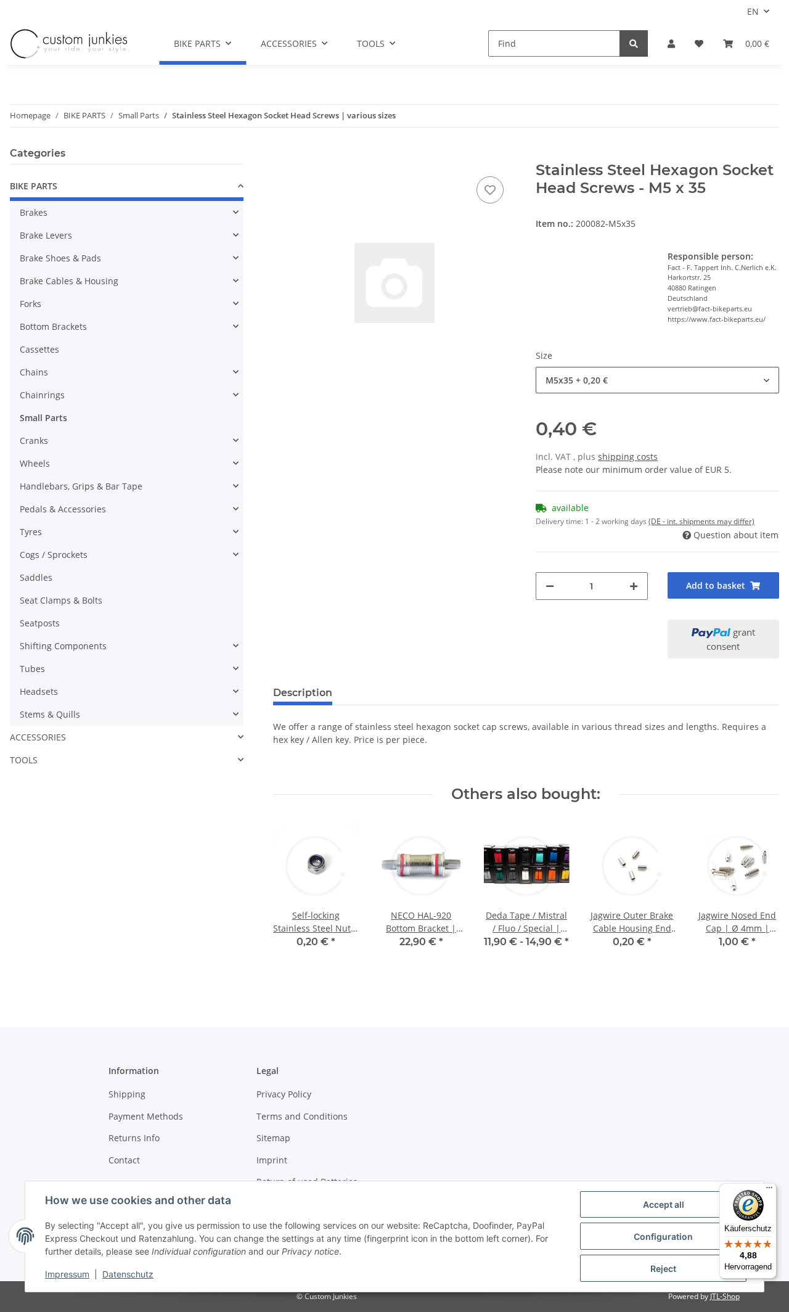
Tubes (32, 668)
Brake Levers (46, 235)
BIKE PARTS (33, 186)
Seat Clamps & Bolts (61, 600)
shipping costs (628, 456)
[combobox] (657, 380)
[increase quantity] (633, 586)
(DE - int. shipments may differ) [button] (701, 521)
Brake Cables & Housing (69, 281)
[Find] (633, 43)
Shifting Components (63, 646)
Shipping (126, 1094)
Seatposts (40, 623)
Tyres (31, 532)
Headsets (39, 691)
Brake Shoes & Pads (60, 258)
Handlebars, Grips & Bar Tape (81, 486)
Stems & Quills (50, 714)
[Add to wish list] (490, 189)
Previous (293, 900)
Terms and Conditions (302, 1116)
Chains (34, 372)
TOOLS (24, 760)
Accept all (663, 1204)
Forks (30, 304)
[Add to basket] (283, 155)
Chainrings (42, 395)
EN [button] (753, 11)
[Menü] (769, 1190)
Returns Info (134, 1138)
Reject (663, 1268)
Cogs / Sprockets (54, 554)
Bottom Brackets (53, 326)
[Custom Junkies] (69, 44)
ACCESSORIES (38, 737)
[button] (671, 43)
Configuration (663, 1236)
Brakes (33, 212)
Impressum (67, 1274)
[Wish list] (699, 43)
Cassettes (39, 349)
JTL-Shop (725, 1296)
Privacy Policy (283, 1094)
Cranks (34, 440)
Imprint (271, 1160)
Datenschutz (127, 1274)
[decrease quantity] (549, 586)
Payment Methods (145, 1116)
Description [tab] (302, 693)
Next (759, 900)
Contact (124, 1160)
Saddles (36, 577)
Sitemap (273, 1138)
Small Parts (43, 418)
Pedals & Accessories (63, 509)
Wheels (35, 463)
